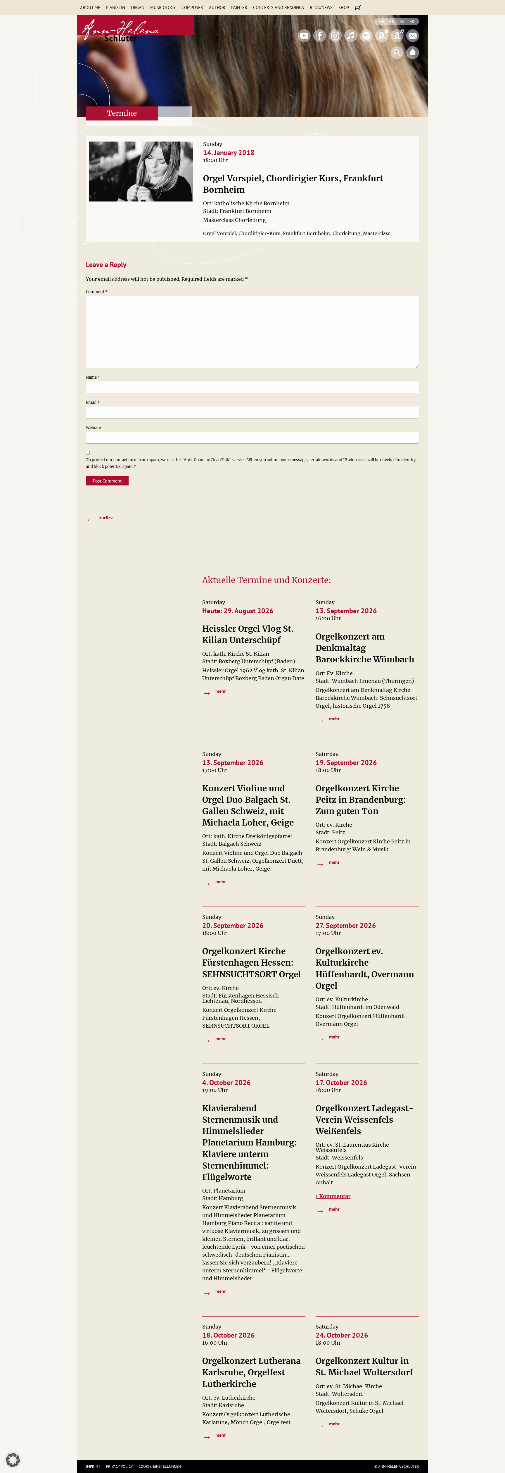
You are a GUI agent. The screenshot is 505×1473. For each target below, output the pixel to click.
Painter (239, 7)
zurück (99, 518)
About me (90, 7)
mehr (214, 691)
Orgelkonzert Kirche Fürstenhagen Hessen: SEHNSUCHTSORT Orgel (251, 962)
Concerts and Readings (278, 7)
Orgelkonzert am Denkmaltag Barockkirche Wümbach (365, 648)
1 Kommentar (333, 1196)
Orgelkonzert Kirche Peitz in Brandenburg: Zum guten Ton (361, 799)
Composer (192, 7)
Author (217, 7)
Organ (137, 7)
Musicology (163, 7)
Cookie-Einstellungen (160, 1466)
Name (93, 377)
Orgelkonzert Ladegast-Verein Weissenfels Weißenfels (365, 1119)
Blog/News (321, 7)
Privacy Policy (119, 1466)
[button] (13, 1460)
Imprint (93, 1466)
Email (93, 402)
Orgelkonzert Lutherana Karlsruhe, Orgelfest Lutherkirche (251, 1372)
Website (93, 427)
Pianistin (115, 7)
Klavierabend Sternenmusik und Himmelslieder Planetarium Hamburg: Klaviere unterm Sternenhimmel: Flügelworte (249, 1142)
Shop (343, 7)
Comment (97, 291)
